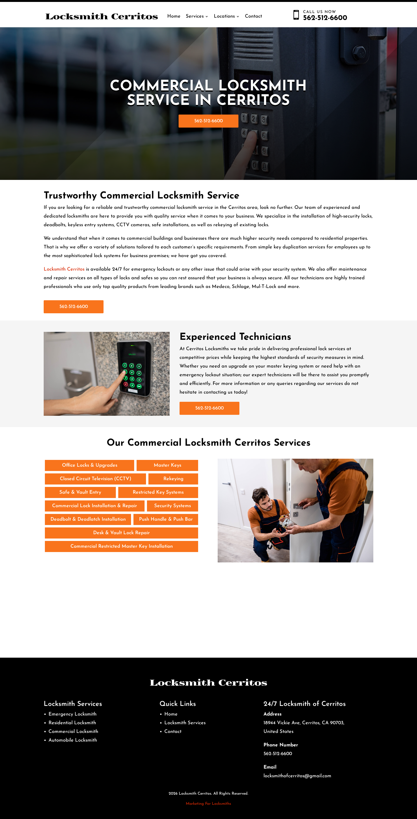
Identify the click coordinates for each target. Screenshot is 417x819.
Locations (224, 16)
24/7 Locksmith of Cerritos (305, 704)
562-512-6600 (208, 121)
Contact (253, 16)
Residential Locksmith (72, 723)
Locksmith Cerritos (64, 269)
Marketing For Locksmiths (208, 804)
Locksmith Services (185, 723)
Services (195, 16)
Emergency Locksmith (73, 714)
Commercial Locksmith (73, 731)
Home (174, 16)
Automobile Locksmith (73, 740)
